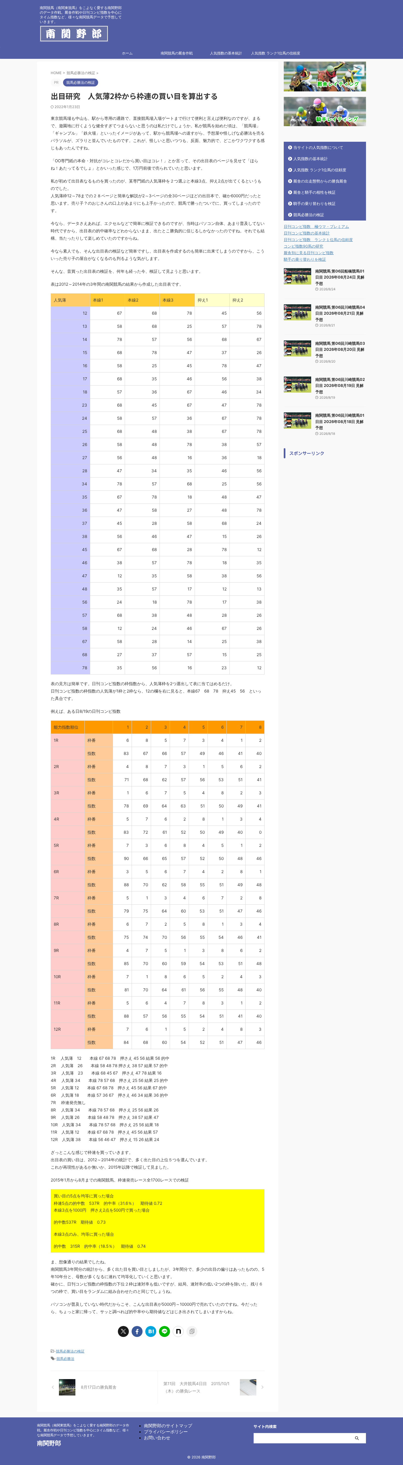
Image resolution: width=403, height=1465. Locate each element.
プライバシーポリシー (166, 1431)
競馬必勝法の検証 (70, 1351)
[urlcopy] (191, 1331)
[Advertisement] (325, 543)
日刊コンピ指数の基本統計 (307, 233)
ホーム (127, 53)
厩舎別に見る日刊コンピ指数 (309, 252)
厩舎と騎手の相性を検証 (314, 192)
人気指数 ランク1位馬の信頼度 (275, 53)
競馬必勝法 (65, 1358)
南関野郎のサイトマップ (168, 1425)
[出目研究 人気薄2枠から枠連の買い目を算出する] (150, 1331)
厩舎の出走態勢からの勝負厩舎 (320, 181)
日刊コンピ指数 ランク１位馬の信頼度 (318, 239)
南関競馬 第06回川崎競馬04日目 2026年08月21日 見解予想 (340, 313)
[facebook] (137, 1331)
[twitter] (123, 1331)
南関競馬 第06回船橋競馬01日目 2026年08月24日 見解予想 (339, 277)
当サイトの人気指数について (318, 147)
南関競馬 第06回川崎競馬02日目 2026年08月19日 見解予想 (340, 385)
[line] (164, 1331)
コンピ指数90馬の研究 (303, 246)
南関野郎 (49, 1443)
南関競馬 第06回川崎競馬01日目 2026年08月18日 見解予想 (339, 421)
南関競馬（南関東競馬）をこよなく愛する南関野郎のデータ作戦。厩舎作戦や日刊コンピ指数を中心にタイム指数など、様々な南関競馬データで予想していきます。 (83, 1430)
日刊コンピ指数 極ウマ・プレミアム (316, 226)
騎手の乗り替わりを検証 (314, 203)
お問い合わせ (157, 1437)
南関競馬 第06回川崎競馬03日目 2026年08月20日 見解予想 (340, 349)
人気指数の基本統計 (226, 53)
